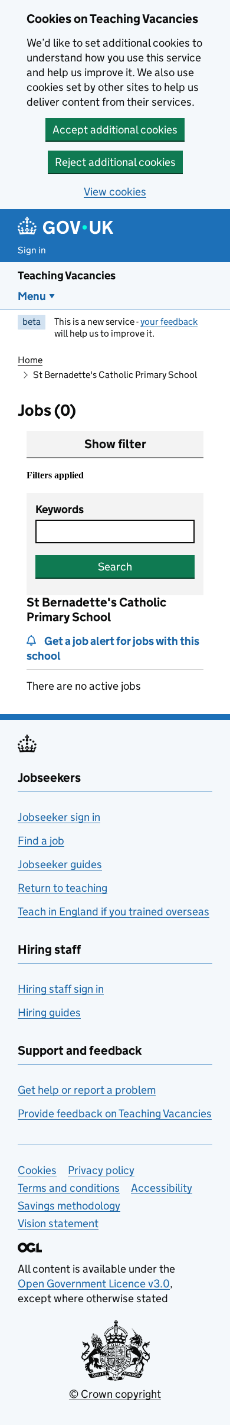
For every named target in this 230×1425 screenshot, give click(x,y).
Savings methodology (69, 1205)
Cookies (37, 1170)
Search (115, 566)
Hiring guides (49, 1012)
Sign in (32, 250)
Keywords (59, 509)
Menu (32, 296)
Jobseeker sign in (59, 817)
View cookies (115, 191)
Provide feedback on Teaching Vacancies (115, 1113)
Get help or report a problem (87, 1090)
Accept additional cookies (115, 129)
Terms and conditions (69, 1188)
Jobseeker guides (60, 864)
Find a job (41, 840)
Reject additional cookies (115, 162)
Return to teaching (62, 888)
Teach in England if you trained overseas (113, 911)
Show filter (115, 444)
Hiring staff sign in (61, 989)
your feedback (169, 321)
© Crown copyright (115, 1394)
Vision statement (58, 1223)
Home (30, 360)
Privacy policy (101, 1170)
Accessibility (161, 1188)
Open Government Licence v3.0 (94, 1283)
